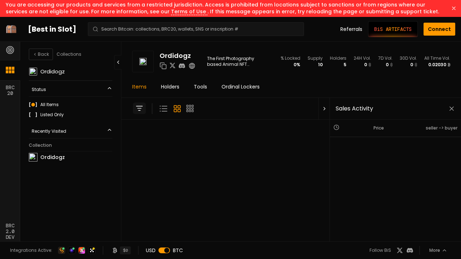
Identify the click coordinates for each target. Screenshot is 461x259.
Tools (200, 86)
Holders (170, 86)
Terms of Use (189, 11)
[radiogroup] (70, 109)
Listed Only (52, 115)
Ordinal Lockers (240, 86)
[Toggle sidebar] (139, 108)
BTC (178, 250)
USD (151, 250)
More (434, 250)
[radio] (33, 104)
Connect (439, 29)
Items (139, 86)
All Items (49, 105)
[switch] (164, 250)
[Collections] (10, 70)
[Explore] (10, 50)
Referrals (351, 29)
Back (43, 54)
